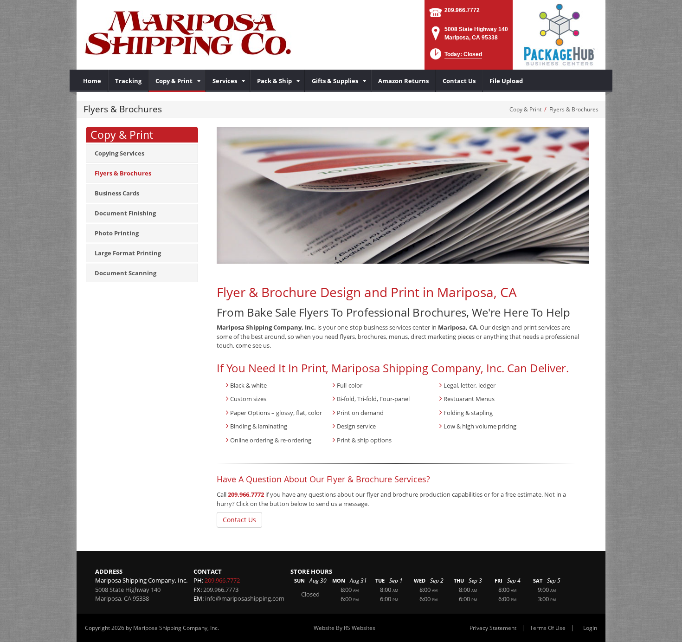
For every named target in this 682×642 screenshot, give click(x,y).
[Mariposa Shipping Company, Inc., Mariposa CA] (188, 32)
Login (590, 628)
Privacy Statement (493, 628)
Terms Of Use (548, 628)
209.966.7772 (462, 10)
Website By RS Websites (344, 628)
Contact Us (239, 519)
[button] (455, 57)
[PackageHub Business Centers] (559, 34)
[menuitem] (92, 81)
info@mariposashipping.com (244, 598)
